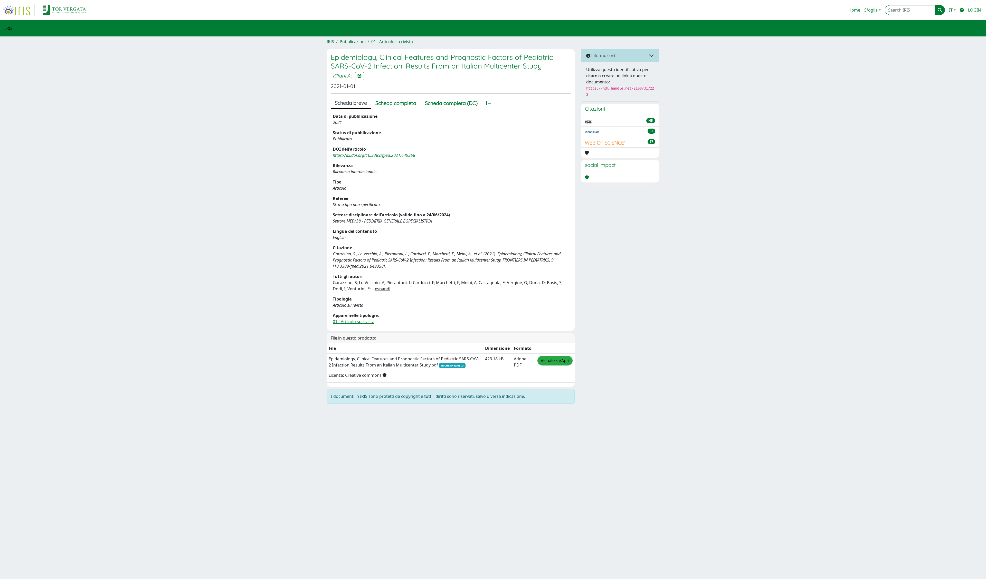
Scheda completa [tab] (395, 103)
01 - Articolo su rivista (392, 41)
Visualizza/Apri (555, 360)
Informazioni (602, 55)
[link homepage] (18, 10)
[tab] (489, 103)
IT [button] (951, 10)
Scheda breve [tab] (351, 103)
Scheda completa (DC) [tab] (451, 103)
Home (854, 10)
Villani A (341, 75)
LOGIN (974, 10)
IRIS (330, 41)
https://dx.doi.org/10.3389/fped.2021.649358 (374, 155)
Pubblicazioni (353, 41)
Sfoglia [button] (871, 10)
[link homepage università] (64, 10)
